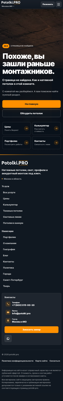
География (9, 249)
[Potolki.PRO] (10, 2)
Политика (8, 267)
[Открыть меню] (59, 4)
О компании (9, 243)
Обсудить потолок (31, 113)
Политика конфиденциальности (17, 361)
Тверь (6, 286)
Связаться (55, 361)
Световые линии (12, 216)
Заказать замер (32, 329)
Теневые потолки (12, 210)
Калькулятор (10, 204)
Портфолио (9, 237)
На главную (31, 104)
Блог (5, 255)
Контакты (8, 261)
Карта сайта (41, 361)
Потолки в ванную (13, 223)
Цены (6, 198)
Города (7, 273)
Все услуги (9, 192)
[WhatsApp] (8, 338)
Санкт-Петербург (13, 280)
